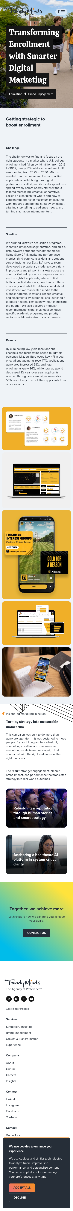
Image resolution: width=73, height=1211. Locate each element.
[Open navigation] (61, 12)
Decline (20, 1197)
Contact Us (36, 933)
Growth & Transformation (22, 1039)
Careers (11, 1075)
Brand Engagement (18, 1033)
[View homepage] (24, 12)
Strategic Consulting (19, 1027)
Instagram (12, 1105)
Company (12, 1055)
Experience (13, 1045)
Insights (11, 1081)
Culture (11, 1069)
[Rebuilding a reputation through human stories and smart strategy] (36, 808)
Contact (11, 1128)
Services (12, 1019)
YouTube (11, 1117)
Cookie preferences (17, 1009)
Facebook (12, 1111)
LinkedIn (11, 1099)
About (10, 1063)
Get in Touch (14, 1135)
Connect (11, 1091)
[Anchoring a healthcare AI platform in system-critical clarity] (36, 854)
